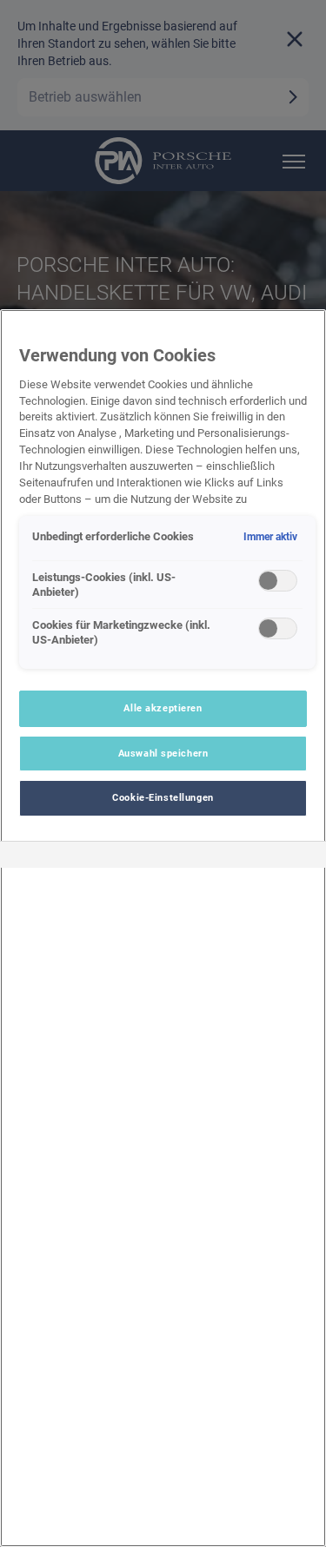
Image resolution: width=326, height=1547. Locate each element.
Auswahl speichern (163, 753)
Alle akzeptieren (162, 708)
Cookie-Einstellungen (162, 797)
